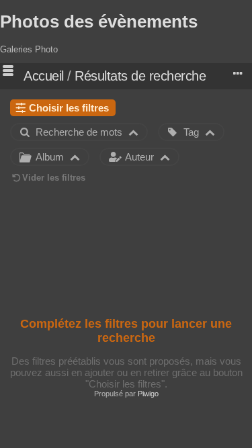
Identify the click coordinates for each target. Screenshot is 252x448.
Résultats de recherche (140, 76)
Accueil (44, 76)
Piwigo (148, 394)
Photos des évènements (99, 21)
